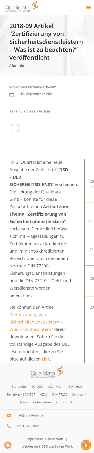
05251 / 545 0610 (28, 426)
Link (46, 359)
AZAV (43, 394)
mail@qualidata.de (29, 415)
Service (77, 394)
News (24, 402)
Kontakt (68, 402)
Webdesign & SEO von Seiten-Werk (47, 446)
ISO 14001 (55, 386)
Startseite (19, 386)
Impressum (34, 439)
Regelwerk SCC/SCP (21, 394)
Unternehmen (43, 402)
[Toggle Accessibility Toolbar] (86, 445)
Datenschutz (54, 439)
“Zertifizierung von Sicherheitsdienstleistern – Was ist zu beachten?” (36, 322)
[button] (8, 445)
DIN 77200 (59, 394)
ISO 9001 (37, 386)
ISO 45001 (75, 386)
